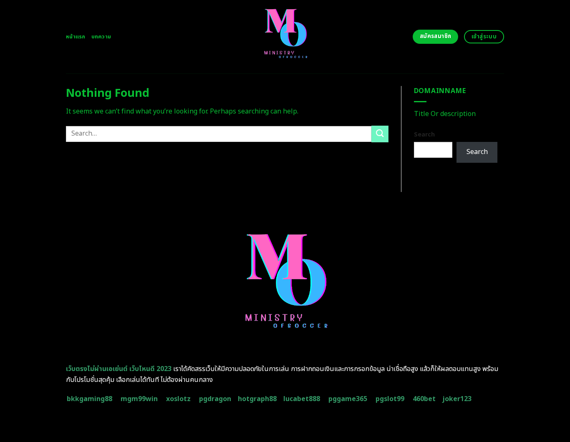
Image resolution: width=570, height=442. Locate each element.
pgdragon (215, 399)
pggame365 (347, 399)
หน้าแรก (76, 37)
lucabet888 (301, 399)
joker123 (457, 399)
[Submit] (379, 134)
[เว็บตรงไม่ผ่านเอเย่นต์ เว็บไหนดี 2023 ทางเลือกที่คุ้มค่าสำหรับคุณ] (285, 36)
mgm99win (139, 399)
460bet (424, 399)
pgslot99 (390, 399)
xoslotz (178, 399)
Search (424, 134)
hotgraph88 (257, 399)
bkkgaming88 (89, 399)
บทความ (101, 37)
